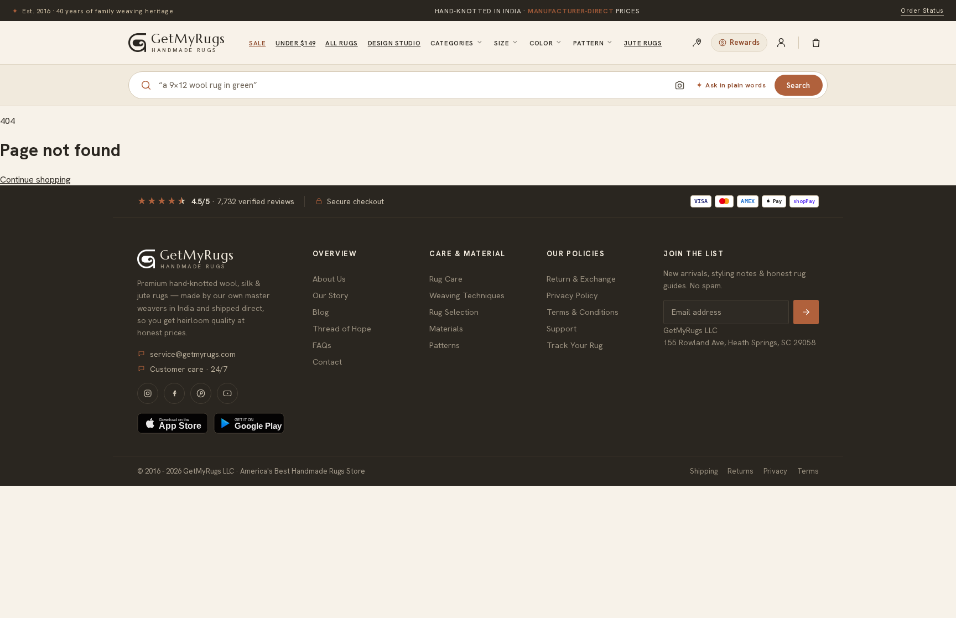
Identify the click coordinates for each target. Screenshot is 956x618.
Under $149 (295, 43)
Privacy (775, 471)
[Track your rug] (697, 42)
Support (561, 328)
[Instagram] (147, 393)
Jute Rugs (643, 43)
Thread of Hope (342, 328)
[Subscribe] (806, 312)
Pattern (588, 43)
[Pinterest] (200, 393)
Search (798, 85)
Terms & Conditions (583, 312)
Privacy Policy (572, 295)
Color (541, 43)
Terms (808, 471)
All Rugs (341, 43)
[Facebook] (174, 393)
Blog (321, 312)
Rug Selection (454, 312)
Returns (741, 471)
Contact (327, 361)
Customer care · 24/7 (188, 369)
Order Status (922, 10)
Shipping (704, 471)
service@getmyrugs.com (193, 354)
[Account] (781, 42)
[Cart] (816, 42)
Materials (446, 328)
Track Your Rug (575, 345)
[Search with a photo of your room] (679, 85)
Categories (452, 43)
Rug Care (446, 278)
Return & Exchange (581, 278)
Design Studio (394, 43)
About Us (329, 278)
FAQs (322, 345)
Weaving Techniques (467, 295)
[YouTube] (227, 393)
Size (501, 43)
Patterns (444, 345)
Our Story (331, 295)
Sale (257, 43)
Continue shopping (35, 179)
